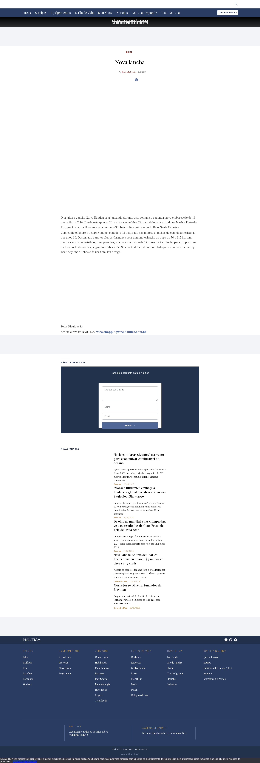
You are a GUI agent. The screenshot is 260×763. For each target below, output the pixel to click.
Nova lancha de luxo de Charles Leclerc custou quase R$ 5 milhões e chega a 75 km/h (138, 559)
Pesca (134, 689)
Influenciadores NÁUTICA (217, 668)
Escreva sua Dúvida (114, 390)
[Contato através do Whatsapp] (222, 641)
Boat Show (105, 12)
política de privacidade (122, 749)
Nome (107, 407)
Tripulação (101, 700)
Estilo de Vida (84, 12)
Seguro (99, 695)
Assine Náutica (227, 12)
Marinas (99, 673)
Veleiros (27, 684)
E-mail (107, 416)
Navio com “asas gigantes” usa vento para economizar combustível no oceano (139, 458)
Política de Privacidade (26, 761)
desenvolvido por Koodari (130, 754)
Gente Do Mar (120, 608)
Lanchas (27, 673)
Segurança (65, 673)
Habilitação (101, 662)
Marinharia (101, 678)
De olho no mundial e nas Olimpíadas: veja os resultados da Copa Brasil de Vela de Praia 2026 (140, 525)
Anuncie (207, 673)
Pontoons (28, 678)
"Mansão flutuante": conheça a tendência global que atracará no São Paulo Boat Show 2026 (140, 492)
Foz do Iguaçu (175, 673)
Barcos (26, 12)
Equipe (207, 662)
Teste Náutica (170, 12)
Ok (14, 761)
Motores (63, 662)
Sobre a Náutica (214, 651)
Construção (101, 657)
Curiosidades (120, 581)
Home (129, 52)
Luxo (134, 673)
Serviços (40, 12)
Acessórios (65, 657)
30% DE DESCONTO (138, 23)
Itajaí (170, 668)
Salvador (172, 684)
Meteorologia (102, 684)
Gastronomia (138, 668)
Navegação (65, 668)
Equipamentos (61, 12)
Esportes (136, 662)
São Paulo (172, 657)
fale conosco (141, 749)
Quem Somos (210, 657)
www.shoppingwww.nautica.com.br (121, 332)
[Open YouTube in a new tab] (136, 79)
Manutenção (102, 668)
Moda (134, 684)
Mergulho (136, 678)
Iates (25, 657)
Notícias (122, 12)
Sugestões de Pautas (214, 678)
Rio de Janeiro (175, 662)
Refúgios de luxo (140, 695)
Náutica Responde (144, 12)
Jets (25, 668)
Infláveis (27, 662)
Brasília (171, 678)
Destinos (136, 657)
